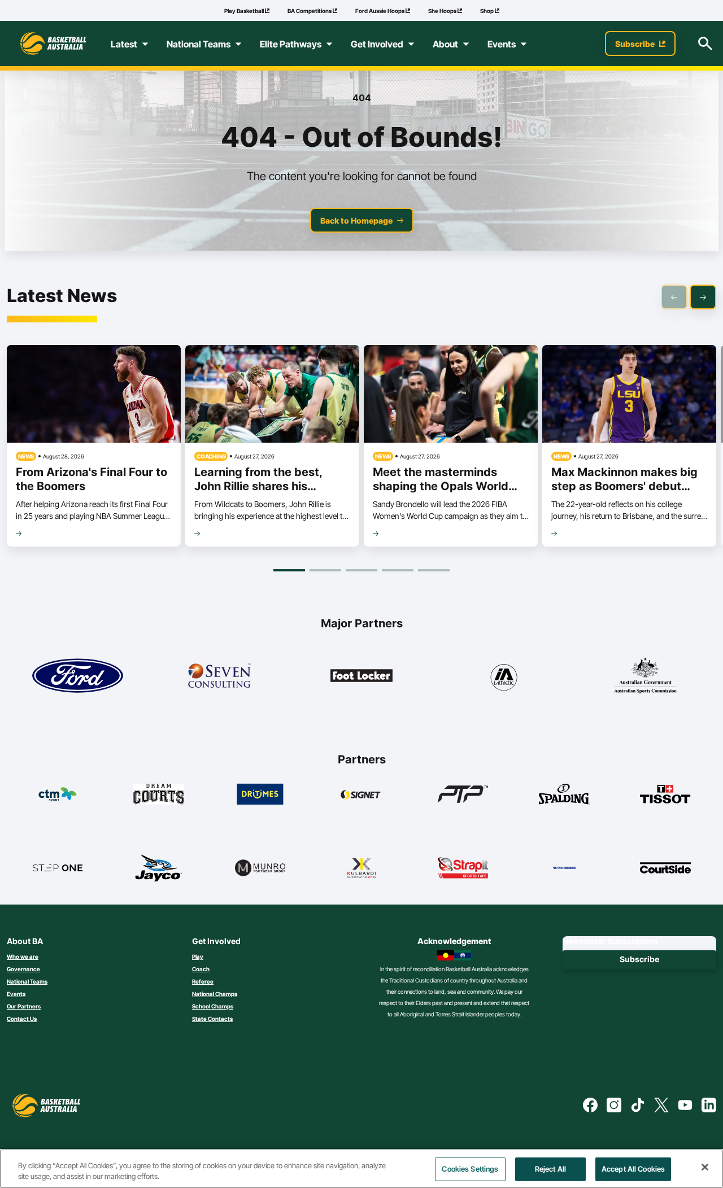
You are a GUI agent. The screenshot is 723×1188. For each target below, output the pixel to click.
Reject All (550, 1168)
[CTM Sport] (57, 794)
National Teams (27, 981)
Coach (201, 969)
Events (16, 993)
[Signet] (361, 794)
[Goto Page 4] (397, 570)
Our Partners (24, 1006)
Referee (203, 981)
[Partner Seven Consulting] (219, 675)
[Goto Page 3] (361, 570)
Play (197, 956)
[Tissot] (665, 794)
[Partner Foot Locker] (362, 675)
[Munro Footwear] (260, 868)
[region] (361, 1168)
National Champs (214, 993)
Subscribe (639, 959)
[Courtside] (665, 868)
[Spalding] (564, 794)
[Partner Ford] (77, 675)
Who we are (22, 956)
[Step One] (57, 868)
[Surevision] (564, 868)
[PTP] (463, 794)
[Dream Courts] (158, 794)
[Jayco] (158, 868)
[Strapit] (463, 868)
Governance (23, 969)
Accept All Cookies (633, 1168)
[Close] (704, 1167)
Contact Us (22, 1018)
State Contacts (212, 1018)
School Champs (212, 1006)
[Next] (703, 297)
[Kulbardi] (361, 868)
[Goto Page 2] (325, 570)
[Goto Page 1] (289, 570)
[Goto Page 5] (434, 570)
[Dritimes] (260, 794)
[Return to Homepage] (53, 43)
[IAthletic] (503, 675)
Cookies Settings (470, 1168)
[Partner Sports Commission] (645, 675)
